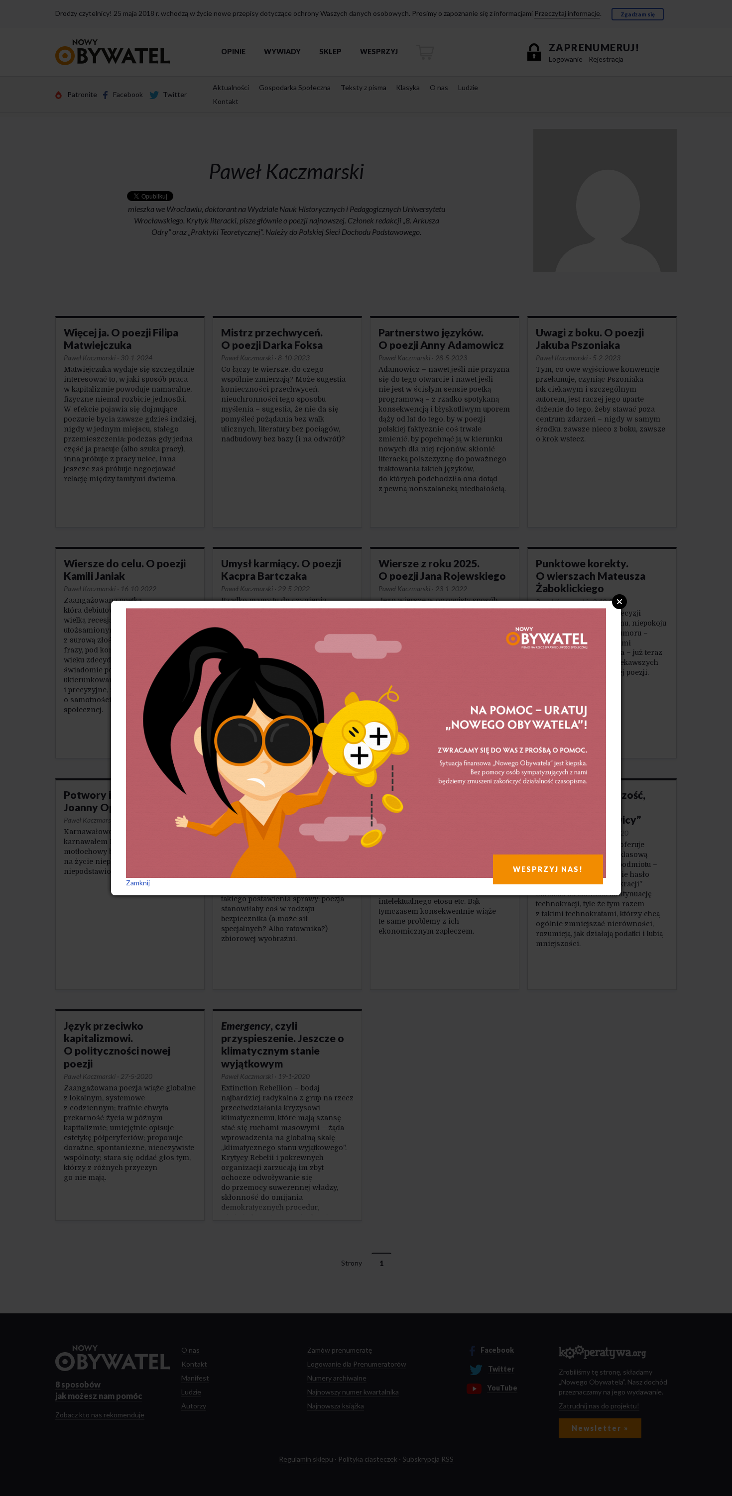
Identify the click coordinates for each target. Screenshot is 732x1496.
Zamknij (138, 882)
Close (619, 601)
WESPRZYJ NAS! (548, 869)
